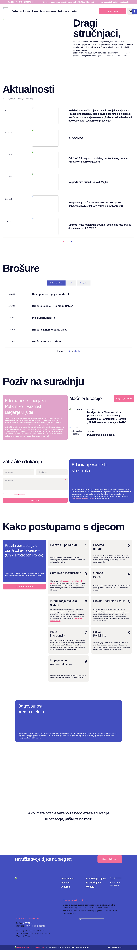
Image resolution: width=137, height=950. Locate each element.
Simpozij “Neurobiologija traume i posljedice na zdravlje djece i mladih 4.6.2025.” (99, 226)
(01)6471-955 (29, 2)
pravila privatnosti (19, 494)
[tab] (4, 99)
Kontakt (74, 11)
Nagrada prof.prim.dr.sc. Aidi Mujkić (88, 182)
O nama (35, 11)
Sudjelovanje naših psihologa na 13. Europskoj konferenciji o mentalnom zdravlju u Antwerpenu (95, 204)
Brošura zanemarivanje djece (49, 329)
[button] (134, 11)
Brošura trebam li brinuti (46, 341)
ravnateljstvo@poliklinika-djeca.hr (83, 498)
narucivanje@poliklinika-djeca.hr (115, 2)
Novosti (26, 11)
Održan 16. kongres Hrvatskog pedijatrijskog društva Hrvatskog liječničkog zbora (98, 160)
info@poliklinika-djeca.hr (35, 926)
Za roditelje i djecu (48, 11)
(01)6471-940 (16, 2)
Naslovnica (16, 11)
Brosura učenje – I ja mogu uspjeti (52, 306)
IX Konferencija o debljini (101, 434)
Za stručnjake (63, 11)
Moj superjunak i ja (43, 317)
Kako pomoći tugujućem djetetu (51, 294)
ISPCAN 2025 (76, 137)
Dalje (77, 351)
